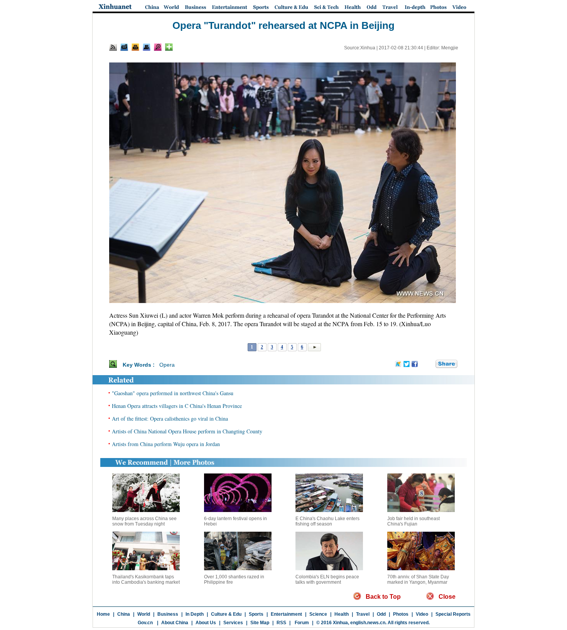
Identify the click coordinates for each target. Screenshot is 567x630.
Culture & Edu (226, 614)
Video (422, 614)
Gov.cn (145, 622)
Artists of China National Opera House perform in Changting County (187, 431)
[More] (169, 47)
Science (318, 614)
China (123, 614)
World (143, 614)
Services (233, 622)
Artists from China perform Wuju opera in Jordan (166, 444)
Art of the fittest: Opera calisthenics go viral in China (170, 418)
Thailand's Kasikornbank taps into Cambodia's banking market (146, 579)
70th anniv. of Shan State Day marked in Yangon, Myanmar (418, 579)
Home (103, 614)
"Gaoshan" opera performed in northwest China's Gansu (172, 393)
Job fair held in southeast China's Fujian (413, 521)
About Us (206, 622)
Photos (400, 614)
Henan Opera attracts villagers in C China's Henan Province (177, 405)
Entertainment (286, 614)
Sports (256, 614)
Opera (167, 365)
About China (174, 622)
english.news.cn (367, 622)
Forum (301, 622)
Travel (363, 614)
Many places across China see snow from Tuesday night (144, 521)
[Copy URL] (146, 47)
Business (167, 614)
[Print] (135, 47)
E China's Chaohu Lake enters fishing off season (327, 521)
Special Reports (453, 614)
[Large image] (158, 47)
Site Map (259, 622)
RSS (281, 622)
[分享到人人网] (430, 364)
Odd (381, 614)
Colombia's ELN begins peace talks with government (327, 579)
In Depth (195, 614)
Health (341, 614)
